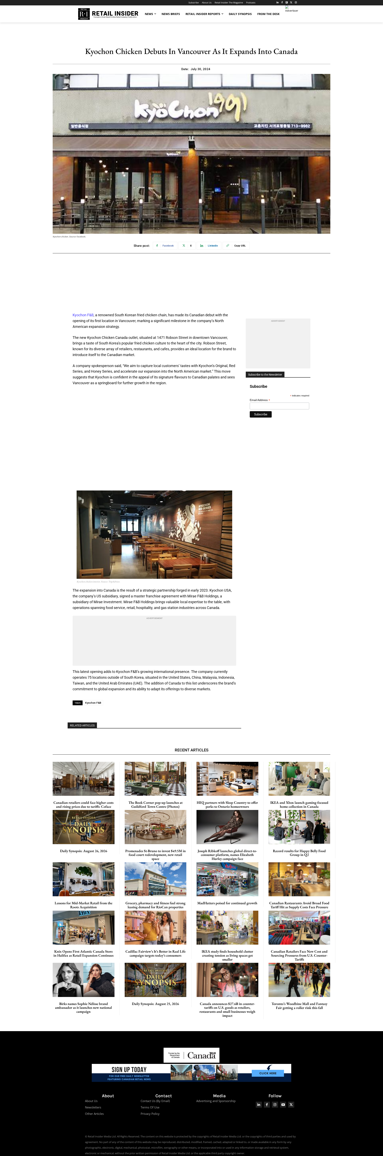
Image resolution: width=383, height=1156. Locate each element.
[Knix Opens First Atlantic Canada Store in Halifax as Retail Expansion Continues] (84, 928)
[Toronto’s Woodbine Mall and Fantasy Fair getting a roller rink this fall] (299, 980)
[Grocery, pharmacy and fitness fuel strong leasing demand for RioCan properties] (156, 879)
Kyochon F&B (83, 315)
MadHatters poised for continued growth (227, 903)
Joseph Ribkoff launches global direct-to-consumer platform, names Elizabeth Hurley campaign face (227, 855)
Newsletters (93, 1107)
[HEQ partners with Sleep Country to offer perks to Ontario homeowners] (227, 779)
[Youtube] (283, 1105)
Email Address (260, 400)
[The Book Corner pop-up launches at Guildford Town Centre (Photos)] (156, 779)
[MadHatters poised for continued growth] (227, 879)
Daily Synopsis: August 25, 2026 (155, 1003)
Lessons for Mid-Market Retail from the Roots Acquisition (83, 905)
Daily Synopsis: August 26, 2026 (83, 851)
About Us (91, 1101)
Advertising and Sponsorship (216, 1101)
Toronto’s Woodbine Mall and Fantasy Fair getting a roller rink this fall (299, 1005)
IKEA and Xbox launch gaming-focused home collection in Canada (299, 804)
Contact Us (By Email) (155, 1101)
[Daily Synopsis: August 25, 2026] (156, 980)
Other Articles (94, 1114)
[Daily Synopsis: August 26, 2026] (84, 827)
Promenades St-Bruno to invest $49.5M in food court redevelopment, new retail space (155, 855)
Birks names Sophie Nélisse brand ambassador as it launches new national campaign (83, 1007)
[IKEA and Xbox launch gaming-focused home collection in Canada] (299, 779)
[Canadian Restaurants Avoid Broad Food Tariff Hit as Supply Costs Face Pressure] (299, 879)
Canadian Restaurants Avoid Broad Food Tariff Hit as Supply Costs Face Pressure (299, 905)
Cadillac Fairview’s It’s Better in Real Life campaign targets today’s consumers (155, 953)
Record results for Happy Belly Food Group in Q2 (299, 853)
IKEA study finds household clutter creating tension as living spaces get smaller (227, 955)
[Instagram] (295, 2)
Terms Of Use (150, 1107)
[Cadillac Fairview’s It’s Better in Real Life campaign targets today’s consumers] (156, 928)
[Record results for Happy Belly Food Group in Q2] (299, 827)
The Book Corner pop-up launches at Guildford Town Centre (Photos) (155, 804)
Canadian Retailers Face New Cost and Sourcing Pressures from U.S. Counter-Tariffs (299, 955)
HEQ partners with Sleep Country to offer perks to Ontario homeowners (227, 804)
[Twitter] (291, 2)
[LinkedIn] (277, 2)
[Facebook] (282, 2)
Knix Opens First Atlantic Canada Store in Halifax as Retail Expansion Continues (83, 953)
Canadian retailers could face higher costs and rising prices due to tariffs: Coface (83, 804)
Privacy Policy (150, 1114)
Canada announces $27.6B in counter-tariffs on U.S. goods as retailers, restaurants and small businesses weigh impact (227, 1009)
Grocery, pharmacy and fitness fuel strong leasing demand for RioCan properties (155, 905)
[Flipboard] (286, 2)
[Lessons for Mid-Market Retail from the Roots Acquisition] (84, 879)
